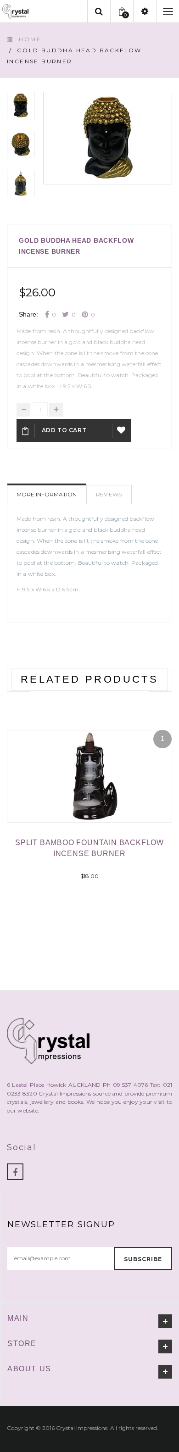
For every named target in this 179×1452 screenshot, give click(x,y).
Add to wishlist (122, 430)
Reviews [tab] (109, 494)
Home (30, 39)
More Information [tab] (47, 494)
